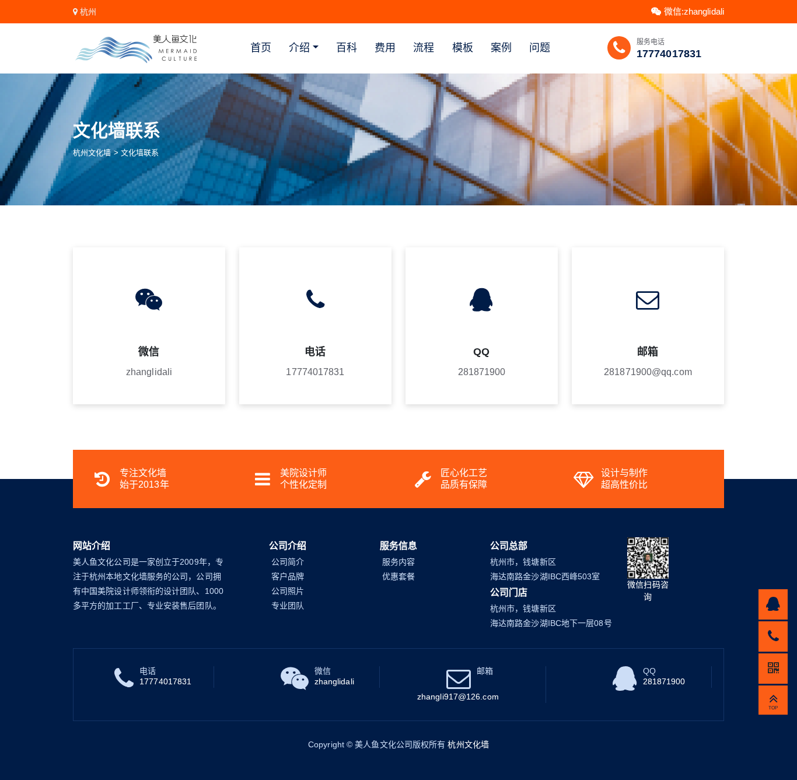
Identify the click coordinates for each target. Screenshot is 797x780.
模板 (462, 48)
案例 (501, 48)
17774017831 (669, 54)
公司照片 (287, 591)
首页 (260, 48)
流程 (423, 48)
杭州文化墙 (92, 152)
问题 (539, 48)
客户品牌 (287, 576)
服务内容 (398, 561)
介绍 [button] (299, 48)
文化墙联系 (140, 152)
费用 (385, 48)
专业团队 (287, 605)
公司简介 (287, 561)
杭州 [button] (88, 11)
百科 (346, 48)
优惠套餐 (398, 576)
